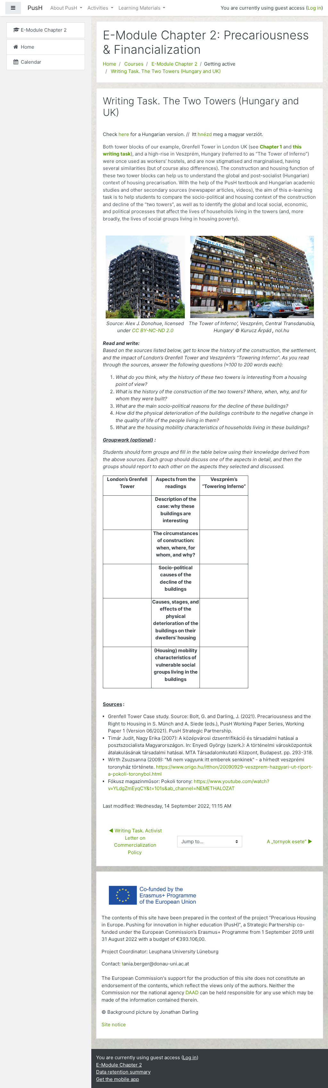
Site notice (114, 1024)
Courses (134, 64)
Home (109, 64)
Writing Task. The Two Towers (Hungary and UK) (166, 71)
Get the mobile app (117, 1079)
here (124, 134)
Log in (314, 8)
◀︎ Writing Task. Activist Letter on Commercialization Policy (136, 841)
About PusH (64, 8)
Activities (98, 8)
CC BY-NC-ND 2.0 (152, 330)
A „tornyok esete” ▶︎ (289, 841)
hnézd (205, 134)
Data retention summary (123, 1072)
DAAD (192, 992)
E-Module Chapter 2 (174, 64)
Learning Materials (140, 8)
